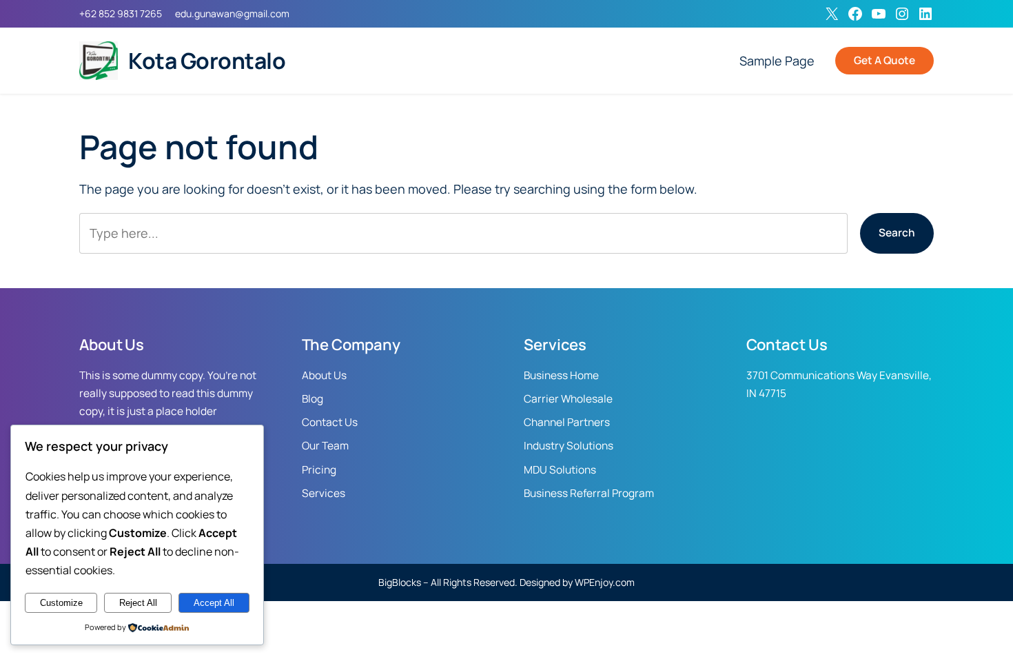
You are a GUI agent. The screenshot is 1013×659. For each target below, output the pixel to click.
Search (897, 232)
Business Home (561, 375)
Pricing (319, 470)
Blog (312, 399)
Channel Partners (567, 422)
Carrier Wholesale (568, 399)
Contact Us (330, 422)
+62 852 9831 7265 (120, 13)
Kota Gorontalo (206, 60)
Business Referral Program (589, 493)
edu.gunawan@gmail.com (232, 13)
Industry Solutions (568, 445)
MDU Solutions (560, 470)
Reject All (138, 603)
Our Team (325, 445)
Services (323, 493)
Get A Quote (884, 60)
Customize (61, 603)
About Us (324, 375)
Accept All (214, 603)
